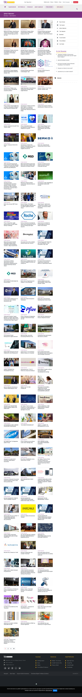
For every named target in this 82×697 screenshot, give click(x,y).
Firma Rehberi (62, 40)
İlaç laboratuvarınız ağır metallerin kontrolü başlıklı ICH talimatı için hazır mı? (45, 590)
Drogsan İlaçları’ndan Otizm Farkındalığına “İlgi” (27, 71)
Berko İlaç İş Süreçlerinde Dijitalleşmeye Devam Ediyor (44, 299)
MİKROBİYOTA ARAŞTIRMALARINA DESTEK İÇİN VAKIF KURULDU (44, 536)
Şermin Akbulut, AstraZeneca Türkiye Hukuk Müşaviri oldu (10, 387)
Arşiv (60, 2)
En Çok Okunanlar (61, 51)
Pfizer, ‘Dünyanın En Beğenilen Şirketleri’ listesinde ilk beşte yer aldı (28, 317)
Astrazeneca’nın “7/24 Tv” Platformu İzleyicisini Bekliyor (28, 370)
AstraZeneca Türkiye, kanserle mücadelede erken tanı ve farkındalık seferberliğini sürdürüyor (11, 52)
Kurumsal (38, 657)
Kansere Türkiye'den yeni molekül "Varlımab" (26, 553)
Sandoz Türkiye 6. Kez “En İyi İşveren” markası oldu (44, 88)
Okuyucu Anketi (55, 665)
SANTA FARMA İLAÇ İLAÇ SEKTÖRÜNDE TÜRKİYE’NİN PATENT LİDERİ (44, 282)
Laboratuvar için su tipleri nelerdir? (65, 71)
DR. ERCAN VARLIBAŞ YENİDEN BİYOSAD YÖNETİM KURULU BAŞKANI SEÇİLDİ (28, 536)
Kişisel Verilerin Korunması (23, 673)
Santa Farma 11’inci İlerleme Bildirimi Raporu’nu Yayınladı (27, 352)
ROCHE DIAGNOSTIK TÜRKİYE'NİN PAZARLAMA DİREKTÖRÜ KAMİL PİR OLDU (27, 499)
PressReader (69, 667)
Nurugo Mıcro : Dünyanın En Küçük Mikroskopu (27, 607)
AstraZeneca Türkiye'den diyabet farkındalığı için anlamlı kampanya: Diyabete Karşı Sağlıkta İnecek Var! (28, 146)
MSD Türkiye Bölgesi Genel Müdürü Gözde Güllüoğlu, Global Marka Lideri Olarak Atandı (44, 127)
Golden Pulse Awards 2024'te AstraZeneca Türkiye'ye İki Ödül (45, 106)
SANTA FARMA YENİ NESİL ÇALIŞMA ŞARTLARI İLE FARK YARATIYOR (10, 536)
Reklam (56, 2)
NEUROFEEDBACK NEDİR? (64, 60)
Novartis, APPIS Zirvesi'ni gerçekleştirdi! (44, 71)
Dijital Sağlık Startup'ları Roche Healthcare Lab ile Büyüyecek (11, 352)
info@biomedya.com (9, 664)
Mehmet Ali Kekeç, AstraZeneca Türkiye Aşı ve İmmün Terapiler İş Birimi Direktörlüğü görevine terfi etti (11, 33)
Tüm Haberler (62, 31)
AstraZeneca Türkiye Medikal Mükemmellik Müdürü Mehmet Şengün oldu (11, 72)
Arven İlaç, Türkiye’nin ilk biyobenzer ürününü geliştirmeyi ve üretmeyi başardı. (9, 641)
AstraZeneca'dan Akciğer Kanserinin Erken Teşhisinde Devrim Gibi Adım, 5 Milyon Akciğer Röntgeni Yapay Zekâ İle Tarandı (44, 53)
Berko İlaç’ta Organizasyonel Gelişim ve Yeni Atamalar (27, 281)
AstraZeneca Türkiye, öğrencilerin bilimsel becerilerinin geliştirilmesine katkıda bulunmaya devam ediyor (10, 263)
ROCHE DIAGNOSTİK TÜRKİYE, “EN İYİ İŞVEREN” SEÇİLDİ (11, 499)
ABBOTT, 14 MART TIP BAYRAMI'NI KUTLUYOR (43, 425)
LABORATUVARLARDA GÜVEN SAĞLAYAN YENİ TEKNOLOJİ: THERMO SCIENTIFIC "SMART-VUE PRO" (45, 481)
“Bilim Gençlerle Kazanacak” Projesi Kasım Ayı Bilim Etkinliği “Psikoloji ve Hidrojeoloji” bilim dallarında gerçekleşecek (11, 165)
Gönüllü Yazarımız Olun (57, 662)
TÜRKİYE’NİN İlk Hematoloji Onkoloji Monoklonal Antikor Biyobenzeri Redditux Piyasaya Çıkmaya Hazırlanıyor (28, 572)
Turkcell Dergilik (70, 665)
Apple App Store (70, 660)
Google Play (69, 662)
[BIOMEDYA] (9, 2)
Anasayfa (6, 673)
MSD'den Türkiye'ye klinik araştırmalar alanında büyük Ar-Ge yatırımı (28, 184)
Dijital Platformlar (69, 657)
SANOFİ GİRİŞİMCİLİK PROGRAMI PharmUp (9, 370)
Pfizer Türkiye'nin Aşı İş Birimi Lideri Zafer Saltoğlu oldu (28, 442)
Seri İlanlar (61, 44)
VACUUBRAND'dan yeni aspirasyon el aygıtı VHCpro (44, 624)
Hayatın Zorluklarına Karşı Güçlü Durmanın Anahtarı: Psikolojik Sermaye (44, 165)
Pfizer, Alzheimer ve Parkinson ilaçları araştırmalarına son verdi (11, 590)
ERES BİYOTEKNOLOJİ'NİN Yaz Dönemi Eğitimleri (28, 624)
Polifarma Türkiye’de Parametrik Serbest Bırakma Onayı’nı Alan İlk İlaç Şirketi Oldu (11, 480)
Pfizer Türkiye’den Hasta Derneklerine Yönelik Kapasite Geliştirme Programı (28, 127)
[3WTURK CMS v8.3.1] (41, 684)
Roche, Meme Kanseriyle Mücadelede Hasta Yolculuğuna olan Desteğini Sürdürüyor (45, 353)
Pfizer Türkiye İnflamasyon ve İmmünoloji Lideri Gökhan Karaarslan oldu (11, 300)
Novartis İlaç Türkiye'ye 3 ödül (11, 552)
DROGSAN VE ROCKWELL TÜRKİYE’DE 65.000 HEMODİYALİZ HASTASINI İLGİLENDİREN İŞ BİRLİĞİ (44, 388)
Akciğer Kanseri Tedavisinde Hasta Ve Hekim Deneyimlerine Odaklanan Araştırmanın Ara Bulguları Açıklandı (28, 52)
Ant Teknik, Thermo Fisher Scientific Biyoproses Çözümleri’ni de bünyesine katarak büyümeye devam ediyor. (44, 461)
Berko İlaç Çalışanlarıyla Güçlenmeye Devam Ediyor (44, 145)
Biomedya (6, 15)
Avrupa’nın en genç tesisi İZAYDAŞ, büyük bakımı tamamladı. (10, 460)
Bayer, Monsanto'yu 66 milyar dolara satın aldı (45, 607)
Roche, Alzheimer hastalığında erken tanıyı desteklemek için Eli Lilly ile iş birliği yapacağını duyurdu (28, 224)
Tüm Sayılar (62, 25)
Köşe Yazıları (62, 22)
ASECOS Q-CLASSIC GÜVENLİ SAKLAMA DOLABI (11, 624)
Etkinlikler (61, 34)
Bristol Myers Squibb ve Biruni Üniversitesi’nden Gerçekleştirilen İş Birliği (45, 370)
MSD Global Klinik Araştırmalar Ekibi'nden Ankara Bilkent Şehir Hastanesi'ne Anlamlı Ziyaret (28, 165)
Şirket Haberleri (13, 15)
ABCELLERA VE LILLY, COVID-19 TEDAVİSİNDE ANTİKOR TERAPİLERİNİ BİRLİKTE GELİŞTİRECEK (11, 517)
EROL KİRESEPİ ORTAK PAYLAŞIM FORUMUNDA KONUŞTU (43, 442)
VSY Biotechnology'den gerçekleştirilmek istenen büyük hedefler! (45, 571)
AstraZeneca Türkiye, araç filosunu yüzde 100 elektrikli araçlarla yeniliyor (10, 89)
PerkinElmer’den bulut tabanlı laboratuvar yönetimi (44, 336)
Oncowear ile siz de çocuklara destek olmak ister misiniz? (28, 242)
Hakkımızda (46, 2)
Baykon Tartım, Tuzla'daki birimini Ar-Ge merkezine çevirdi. (27, 590)
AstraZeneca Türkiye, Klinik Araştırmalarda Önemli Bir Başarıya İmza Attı (27, 32)
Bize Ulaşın (12, 673)
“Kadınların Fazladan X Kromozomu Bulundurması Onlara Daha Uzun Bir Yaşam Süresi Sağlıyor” (67, 56)
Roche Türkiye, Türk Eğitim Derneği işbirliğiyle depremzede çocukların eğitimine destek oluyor (28, 205)
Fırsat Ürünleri (62, 37)
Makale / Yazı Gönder (56, 660)
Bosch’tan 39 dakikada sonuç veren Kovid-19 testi (27, 459)
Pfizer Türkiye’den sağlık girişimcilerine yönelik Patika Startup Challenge (10, 224)
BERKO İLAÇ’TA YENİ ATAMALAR (25, 387)
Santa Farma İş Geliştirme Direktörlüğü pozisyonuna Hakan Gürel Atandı (44, 224)
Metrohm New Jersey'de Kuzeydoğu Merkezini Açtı (27, 336)
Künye (51, 2)
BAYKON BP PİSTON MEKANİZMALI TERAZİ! (43, 499)
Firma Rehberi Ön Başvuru (42, 667)
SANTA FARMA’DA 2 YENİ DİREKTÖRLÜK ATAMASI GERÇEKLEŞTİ (43, 407)
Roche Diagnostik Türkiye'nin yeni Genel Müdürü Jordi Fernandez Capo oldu (44, 243)
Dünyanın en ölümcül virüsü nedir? (65, 68)
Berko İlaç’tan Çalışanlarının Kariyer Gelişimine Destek (44, 317)
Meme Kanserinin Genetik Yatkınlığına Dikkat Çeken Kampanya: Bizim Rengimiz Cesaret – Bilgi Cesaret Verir (10, 243)
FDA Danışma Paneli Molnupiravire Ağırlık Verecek (11, 336)
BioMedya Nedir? (40, 660)
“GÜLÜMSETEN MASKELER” (27, 425)
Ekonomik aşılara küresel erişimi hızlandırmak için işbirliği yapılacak (45, 553)
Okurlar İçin (53, 657)
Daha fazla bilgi (49, 690)
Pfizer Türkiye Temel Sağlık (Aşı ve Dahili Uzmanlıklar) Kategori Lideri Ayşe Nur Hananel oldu (11, 107)
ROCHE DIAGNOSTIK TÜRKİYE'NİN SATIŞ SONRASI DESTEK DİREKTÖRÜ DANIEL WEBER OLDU (44, 517)
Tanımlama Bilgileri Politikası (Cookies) (39, 673)
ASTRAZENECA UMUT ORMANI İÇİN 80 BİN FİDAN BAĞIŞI (11, 425)
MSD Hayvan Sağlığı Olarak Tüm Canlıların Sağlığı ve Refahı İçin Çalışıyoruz (28, 262)
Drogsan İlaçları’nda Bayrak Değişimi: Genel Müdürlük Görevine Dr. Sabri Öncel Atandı (45, 32)
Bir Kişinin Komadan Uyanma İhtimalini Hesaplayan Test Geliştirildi (66, 64)
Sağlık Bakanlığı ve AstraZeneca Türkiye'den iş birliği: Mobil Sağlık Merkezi (28, 89)
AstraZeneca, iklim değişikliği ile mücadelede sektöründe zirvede (45, 184)
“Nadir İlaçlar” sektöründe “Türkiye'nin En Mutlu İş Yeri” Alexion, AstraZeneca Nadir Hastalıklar (44, 205)
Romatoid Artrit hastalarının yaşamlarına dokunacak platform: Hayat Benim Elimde (45, 262)
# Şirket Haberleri (7, 29)
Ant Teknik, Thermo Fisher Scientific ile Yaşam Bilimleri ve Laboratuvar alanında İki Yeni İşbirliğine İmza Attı (28, 407)
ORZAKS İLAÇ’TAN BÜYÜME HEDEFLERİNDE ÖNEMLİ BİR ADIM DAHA (10, 407)
